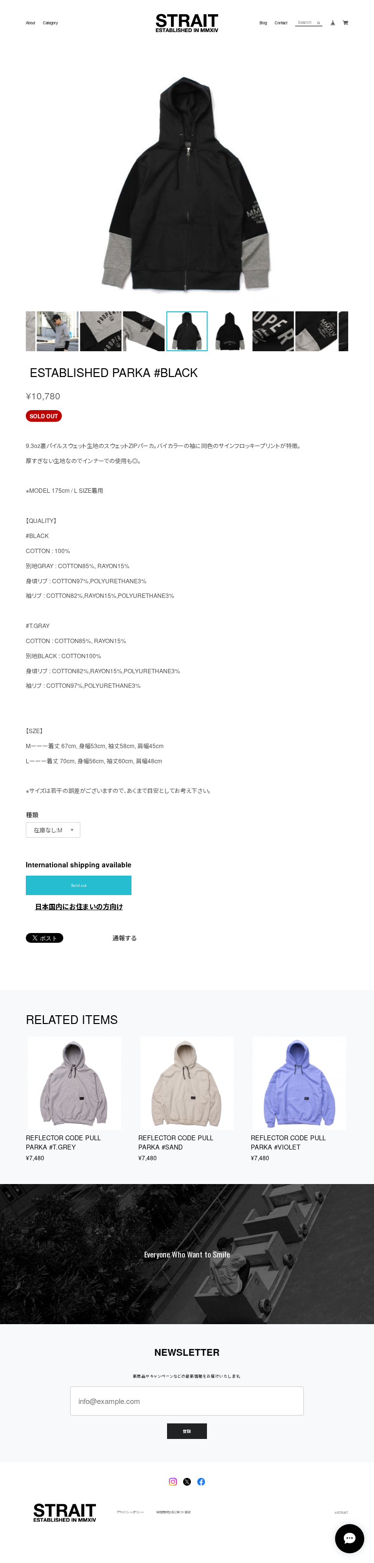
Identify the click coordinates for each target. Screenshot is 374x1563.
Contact (281, 23)
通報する (124, 938)
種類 (32, 814)
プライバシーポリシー (130, 1512)
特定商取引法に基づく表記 (173, 1512)
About (30, 23)
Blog (263, 23)
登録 (187, 1431)
